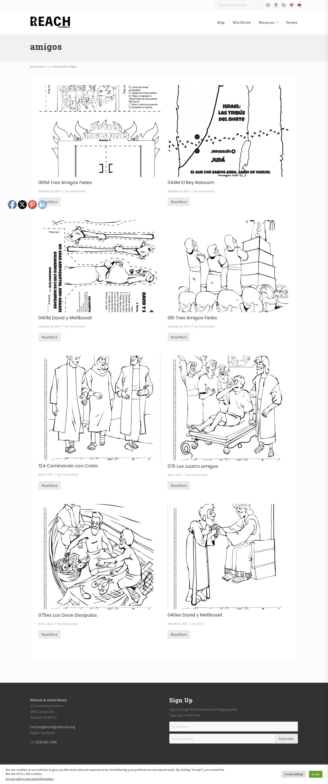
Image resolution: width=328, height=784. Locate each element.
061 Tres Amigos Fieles (192, 318)
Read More (179, 202)
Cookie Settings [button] (293, 774)
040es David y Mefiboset (195, 615)
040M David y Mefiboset (65, 318)
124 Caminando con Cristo (68, 466)
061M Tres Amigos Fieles (65, 182)
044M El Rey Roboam (191, 182)
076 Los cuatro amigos (193, 466)
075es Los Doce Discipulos (67, 615)
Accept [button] (316, 774)
